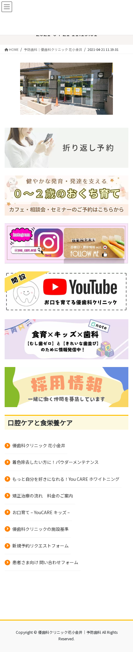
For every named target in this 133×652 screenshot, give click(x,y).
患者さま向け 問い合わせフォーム (45, 562)
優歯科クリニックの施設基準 (40, 529)
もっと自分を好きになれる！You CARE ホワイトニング (65, 479)
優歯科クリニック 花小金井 (38, 445)
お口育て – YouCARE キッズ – (41, 512)
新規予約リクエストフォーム (40, 546)
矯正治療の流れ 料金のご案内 (42, 496)
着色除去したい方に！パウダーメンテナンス (55, 462)
